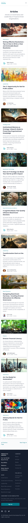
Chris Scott (9, 314)
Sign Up (10, 504)
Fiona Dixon (9, 393)
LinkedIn (17, 486)
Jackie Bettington (11, 353)
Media (17, 462)
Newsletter (18, 465)
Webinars (3, 465)
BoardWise (4, 462)
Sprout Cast (18, 480)
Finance (5, 336)
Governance (6, 39)
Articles (17, 459)
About (16, 456)
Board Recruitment (6, 486)
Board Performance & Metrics (10, 208)
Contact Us (18, 468)
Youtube (17, 489)
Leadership (5, 84)
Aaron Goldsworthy (11, 270)
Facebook (17, 483)
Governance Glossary (7, 480)
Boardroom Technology (8, 169)
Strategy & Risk (6, 124)
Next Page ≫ (23, 442)
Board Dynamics (7, 291)
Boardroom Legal (6, 492)
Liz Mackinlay (10, 103)
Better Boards (10, 62)
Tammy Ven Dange (11, 186)
